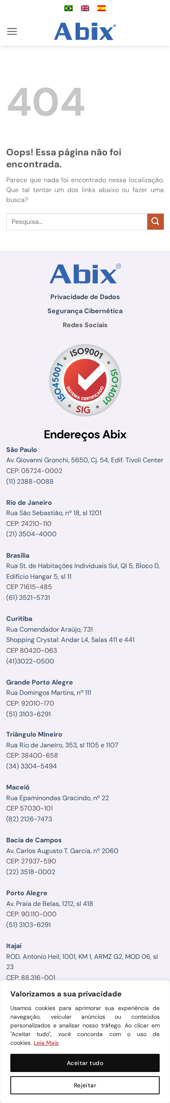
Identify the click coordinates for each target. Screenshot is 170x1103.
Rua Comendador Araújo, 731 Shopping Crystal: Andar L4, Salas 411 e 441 (70, 629)
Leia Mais (46, 1042)
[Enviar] (155, 222)
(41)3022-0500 (30, 661)
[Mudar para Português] (68, 8)
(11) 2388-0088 (30, 481)
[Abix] (85, 31)
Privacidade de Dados (85, 296)
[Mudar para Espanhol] (101, 8)
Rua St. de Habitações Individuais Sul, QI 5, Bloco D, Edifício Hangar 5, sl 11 (83, 566)
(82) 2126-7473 (29, 819)
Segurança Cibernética (85, 311)
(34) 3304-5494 (31, 766)
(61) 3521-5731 (28, 597)
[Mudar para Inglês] (85, 8)
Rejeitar (85, 1085)
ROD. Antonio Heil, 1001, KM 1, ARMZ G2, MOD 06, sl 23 (82, 956)
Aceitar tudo (85, 1063)
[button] (12, 31)
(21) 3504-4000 (31, 534)
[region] (85, 1041)
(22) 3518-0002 (30, 872)
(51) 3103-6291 (28, 714)
